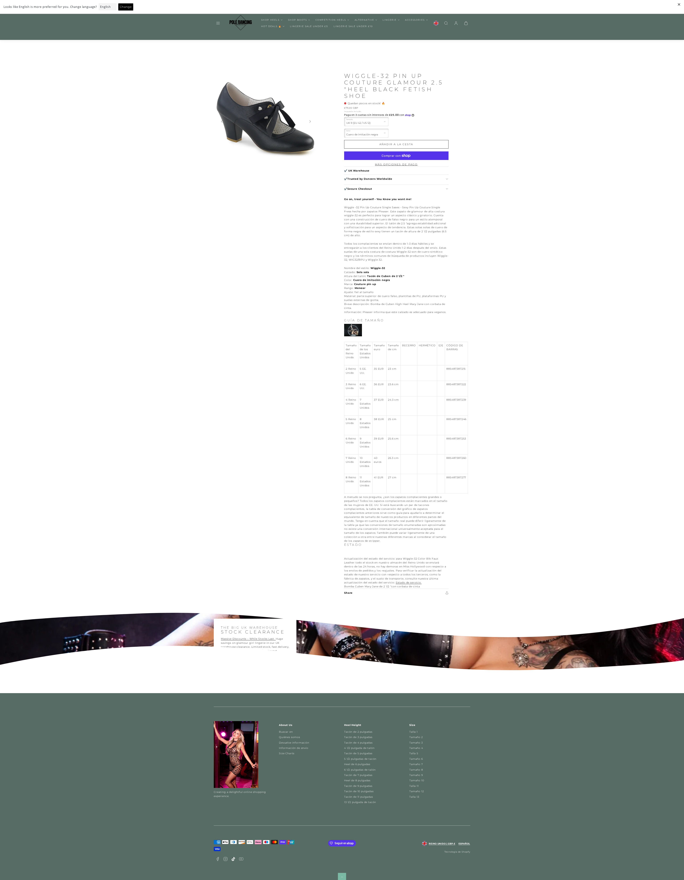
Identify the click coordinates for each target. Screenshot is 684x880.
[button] (218, 23)
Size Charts (286, 753)
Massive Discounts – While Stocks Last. (248, 638)
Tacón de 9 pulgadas (358, 786)
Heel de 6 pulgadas (357, 764)
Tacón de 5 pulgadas (358, 753)
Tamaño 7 (416, 764)
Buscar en (286, 731)
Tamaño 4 (416, 748)
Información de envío (293, 748)
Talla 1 (413, 731)
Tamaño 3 (416, 742)
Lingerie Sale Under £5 (309, 26)
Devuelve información (294, 742)
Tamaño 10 (416, 780)
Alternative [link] (364, 20)
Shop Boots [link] (297, 20)
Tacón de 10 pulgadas (359, 791)
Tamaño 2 (416, 737)
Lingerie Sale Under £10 (353, 26)
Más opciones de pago (396, 164)
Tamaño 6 (416, 758)
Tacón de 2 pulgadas (358, 731)
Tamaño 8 (416, 769)
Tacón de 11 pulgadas (358, 796)
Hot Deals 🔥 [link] (271, 26)
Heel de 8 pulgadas (357, 780)
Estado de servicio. (409, 582)
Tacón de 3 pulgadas (358, 737)
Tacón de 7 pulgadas (358, 775)
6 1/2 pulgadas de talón (360, 769)
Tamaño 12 (416, 791)
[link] (436, 23)
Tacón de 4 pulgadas (358, 742)
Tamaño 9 (416, 775)
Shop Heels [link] (270, 20)
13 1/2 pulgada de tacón (360, 802)
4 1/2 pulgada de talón (359, 748)
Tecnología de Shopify (457, 851)
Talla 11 (414, 786)
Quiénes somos (289, 737)
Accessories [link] (415, 20)
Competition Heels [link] (330, 20)
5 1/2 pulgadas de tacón (360, 758)
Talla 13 (414, 796)
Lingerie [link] (390, 20)
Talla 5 (413, 753)
